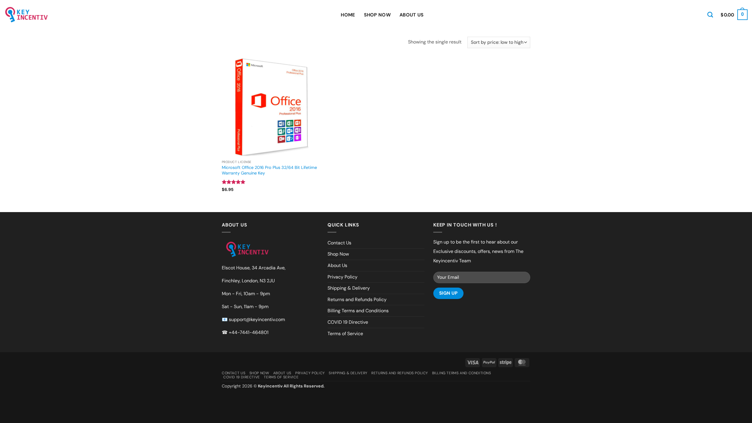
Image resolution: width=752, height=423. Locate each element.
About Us (412, 15)
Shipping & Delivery (349, 288)
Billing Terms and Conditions (358, 311)
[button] (734, 14)
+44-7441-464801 (248, 332)
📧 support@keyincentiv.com (253, 319)
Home (348, 15)
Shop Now (377, 15)
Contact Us (339, 243)
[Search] (710, 14)
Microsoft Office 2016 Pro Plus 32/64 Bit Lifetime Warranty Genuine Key (269, 170)
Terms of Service (345, 333)
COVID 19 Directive (348, 322)
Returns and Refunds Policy (357, 299)
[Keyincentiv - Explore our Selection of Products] (26, 15)
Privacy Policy (342, 277)
